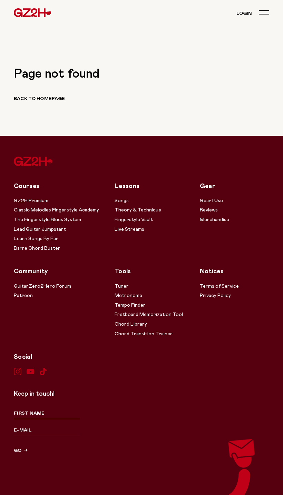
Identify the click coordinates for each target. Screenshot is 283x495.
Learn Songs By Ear (36, 238)
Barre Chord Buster (37, 248)
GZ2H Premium (31, 200)
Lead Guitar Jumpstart (40, 229)
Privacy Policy (215, 295)
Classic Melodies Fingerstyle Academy (56, 209)
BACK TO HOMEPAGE (39, 98)
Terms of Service (219, 286)
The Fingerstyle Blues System (47, 219)
